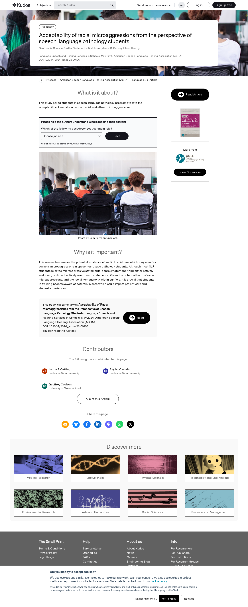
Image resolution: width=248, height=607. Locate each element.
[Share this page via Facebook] (87, 424)
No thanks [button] (189, 598)
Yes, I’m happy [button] (169, 598)
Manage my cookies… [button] (146, 598)
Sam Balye (96, 237)
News (130, 553)
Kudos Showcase (182, 566)
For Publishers (180, 553)
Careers (132, 557)
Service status (92, 548)
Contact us (90, 561)
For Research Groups (185, 561)
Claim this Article (98, 398)
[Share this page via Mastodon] (108, 424)
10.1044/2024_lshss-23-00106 (62, 59)
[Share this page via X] (130, 424)
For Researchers (181, 548)
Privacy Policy (48, 553)
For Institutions (181, 557)
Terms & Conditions (52, 548)
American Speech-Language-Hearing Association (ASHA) (94, 79)
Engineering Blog (138, 561)
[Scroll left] (41, 80)
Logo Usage (46, 557)
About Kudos (135, 548)
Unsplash (111, 237)
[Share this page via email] (65, 424)
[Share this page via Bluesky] (76, 424)
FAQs (86, 557)
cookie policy (159, 581)
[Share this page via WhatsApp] (119, 424)
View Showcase (190, 172)
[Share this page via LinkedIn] (97, 424)
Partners (132, 566)
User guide (90, 553)
